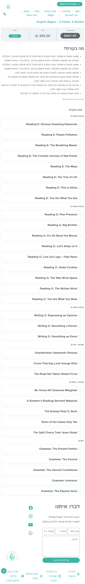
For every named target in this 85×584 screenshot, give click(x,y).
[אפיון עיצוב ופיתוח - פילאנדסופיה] (22, 576)
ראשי (77, 11)
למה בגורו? (50, 11)
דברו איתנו (31, 15)
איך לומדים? (71, 15)
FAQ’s (51, 15)
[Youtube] (30, 525)
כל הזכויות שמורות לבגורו (51, 576)
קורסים (66, 11)
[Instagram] (30, 516)
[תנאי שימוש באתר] (41, 576)
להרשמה (15, 36)
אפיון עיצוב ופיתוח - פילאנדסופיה (12, 576)
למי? (36, 11)
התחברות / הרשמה (68, 4)
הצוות (26, 11)
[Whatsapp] (30, 533)
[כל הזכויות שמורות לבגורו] (59, 576)
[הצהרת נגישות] (78, 574)
